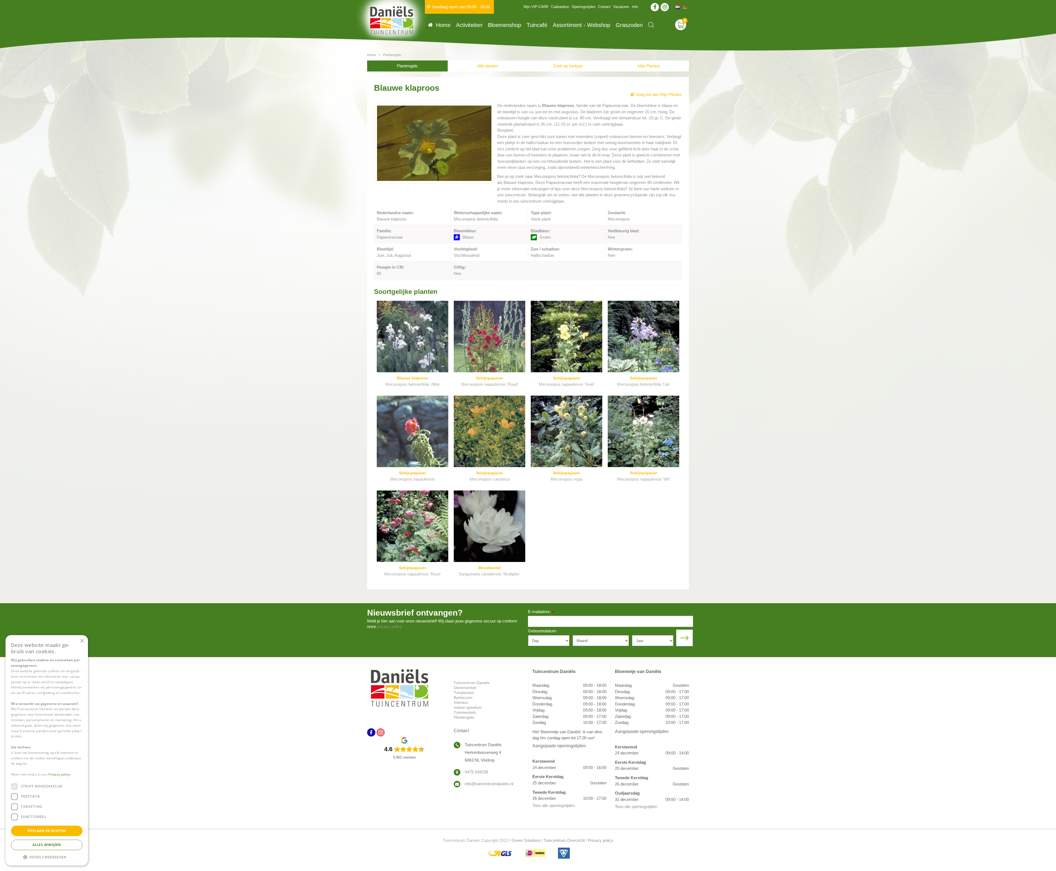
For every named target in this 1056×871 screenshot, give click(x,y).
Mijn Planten (649, 66)
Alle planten (487, 66)
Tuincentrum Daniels (472, 682)
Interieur (461, 702)
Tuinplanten (464, 692)
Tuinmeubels (465, 712)
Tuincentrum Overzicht (564, 840)
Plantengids (407, 66)
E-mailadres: (541, 612)
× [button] (82, 641)
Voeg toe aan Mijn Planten (659, 94)
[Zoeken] (651, 25)
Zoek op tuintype (568, 66)
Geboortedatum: (542, 631)
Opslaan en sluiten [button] (47, 830)
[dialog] (47, 750)
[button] (46, 857)
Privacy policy (600, 840)
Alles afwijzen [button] (46, 844)
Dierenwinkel (465, 687)
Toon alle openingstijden (553, 805)
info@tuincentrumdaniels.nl (489, 783)
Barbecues (463, 697)
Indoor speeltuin (468, 707)
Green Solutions (526, 840)
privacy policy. (390, 626)
